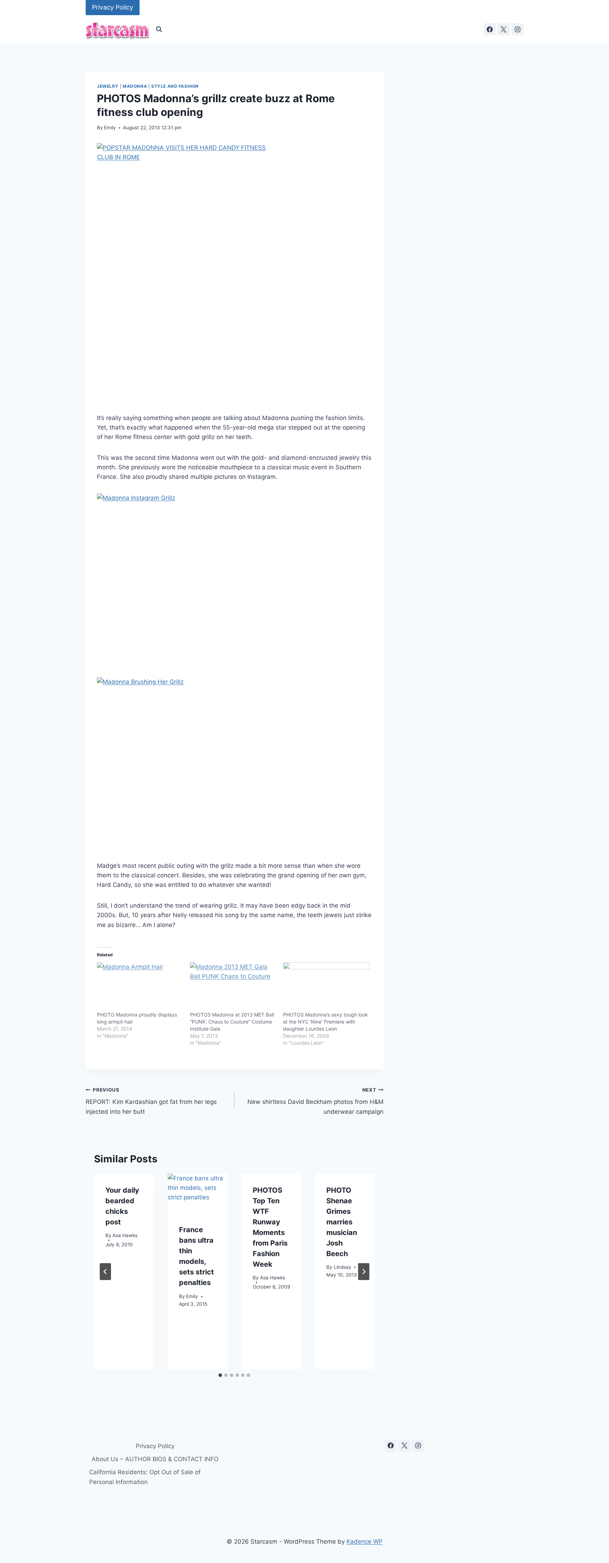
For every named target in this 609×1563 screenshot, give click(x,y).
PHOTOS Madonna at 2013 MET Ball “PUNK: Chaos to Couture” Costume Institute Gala (232, 1022)
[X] (504, 29)
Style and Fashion (175, 86)
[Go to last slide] (105, 1271)
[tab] (220, 1375)
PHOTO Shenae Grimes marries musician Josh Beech (341, 1222)
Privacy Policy (112, 7)
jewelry (107, 86)
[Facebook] (490, 29)
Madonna (135, 86)
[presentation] (197, 1193)
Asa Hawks (124, 1235)
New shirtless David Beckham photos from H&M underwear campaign (315, 1101)
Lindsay (342, 1267)
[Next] (363, 1271)
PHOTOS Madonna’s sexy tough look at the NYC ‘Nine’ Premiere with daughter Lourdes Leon (325, 1022)
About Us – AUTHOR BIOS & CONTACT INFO (155, 1459)
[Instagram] (517, 29)
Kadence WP (364, 1541)
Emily (110, 127)
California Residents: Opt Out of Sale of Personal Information (145, 1477)
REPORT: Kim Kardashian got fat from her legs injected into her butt (151, 1101)
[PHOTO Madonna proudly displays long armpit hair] (140, 987)
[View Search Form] (159, 29)
